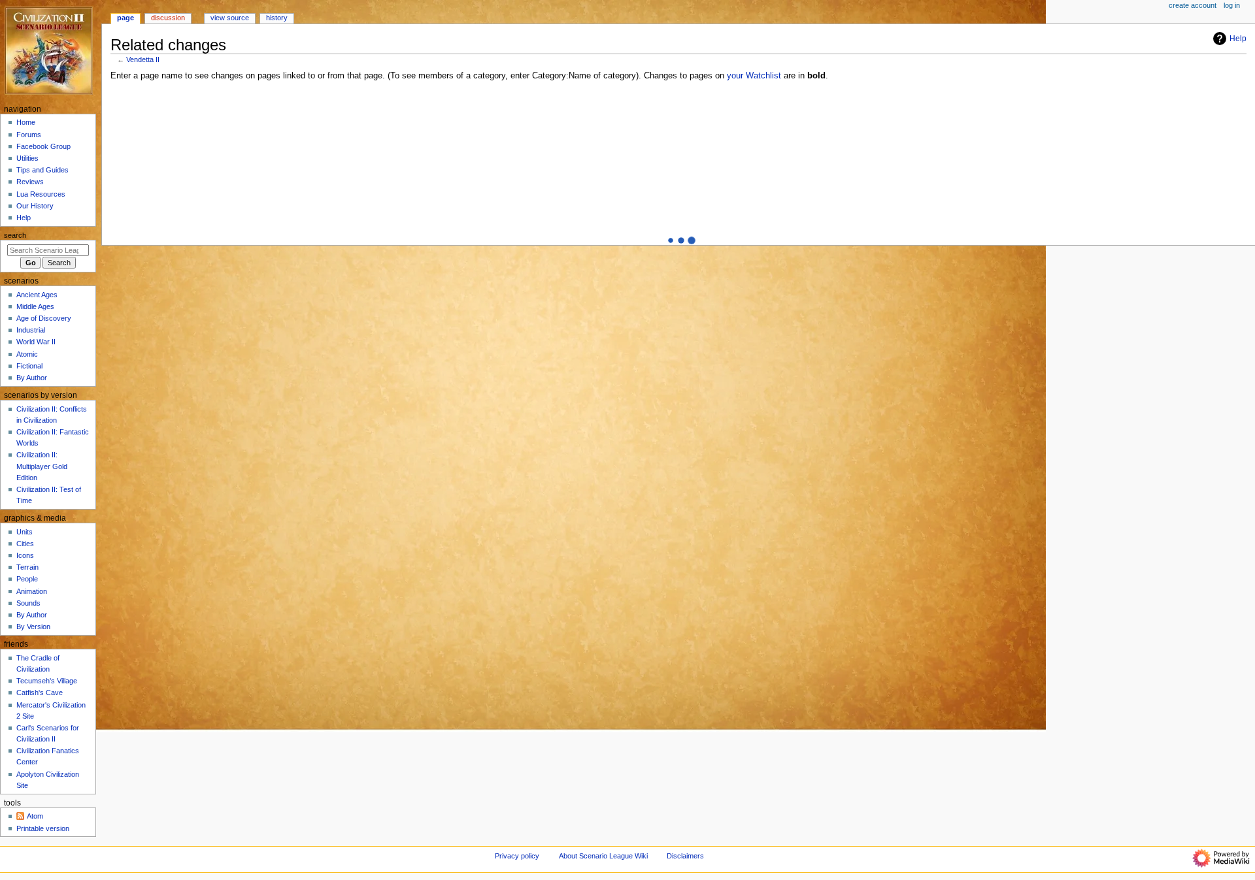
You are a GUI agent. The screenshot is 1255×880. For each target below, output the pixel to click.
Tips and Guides (42, 170)
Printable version (42, 828)
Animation (31, 591)
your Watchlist (754, 75)
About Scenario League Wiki (603, 856)
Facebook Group (43, 146)
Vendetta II (142, 59)
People (27, 579)
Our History (35, 206)
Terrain (27, 567)
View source (229, 18)
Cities (25, 543)
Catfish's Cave (39, 692)
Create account (1192, 5)
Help (1238, 38)
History (277, 18)
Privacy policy (517, 856)
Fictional (29, 366)
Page (125, 18)
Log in (1232, 5)
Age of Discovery (43, 318)
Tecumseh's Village (46, 681)
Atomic (27, 354)
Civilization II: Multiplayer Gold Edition (41, 466)
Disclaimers (685, 856)
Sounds (28, 603)
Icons (25, 555)
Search (15, 235)
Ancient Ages (37, 295)
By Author (31, 378)
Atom (35, 816)
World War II (36, 342)
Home (25, 122)
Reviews (30, 182)
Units (24, 532)
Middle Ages (35, 306)
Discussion (168, 18)
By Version (33, 626)
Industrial (30, 330)
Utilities (27, 158)
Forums (28, 135)
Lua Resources (40, 194)
